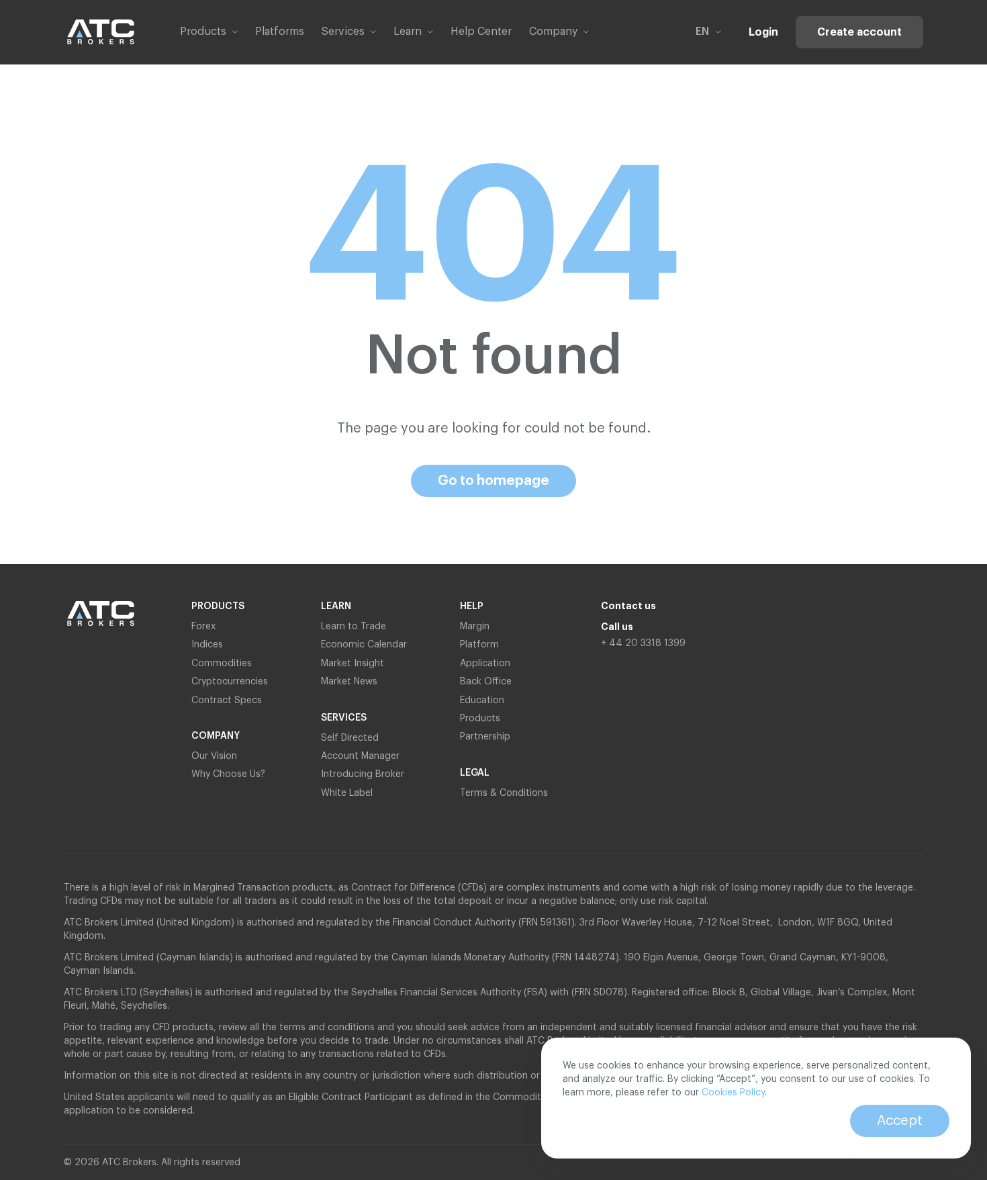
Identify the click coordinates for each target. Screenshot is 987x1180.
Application (485, 663)
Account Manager (360, 756)
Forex (203, 626)
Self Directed (350, 738)
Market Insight (352, 663)
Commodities (221, 663)
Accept (900, 1121)
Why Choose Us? (228, 774)
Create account (859, 32)
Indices (207, 644)
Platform (479, 644)
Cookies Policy (733, 1092)
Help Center (481, 31)
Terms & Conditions (504, 793)
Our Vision (214, 756)
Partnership (486, 736)
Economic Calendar (364, 644)
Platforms (279, 31)
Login (763, 32)
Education (482, 700)
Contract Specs (226, 700)
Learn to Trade (353, 626)
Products (480, 718)
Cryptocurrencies (229, 681)
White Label (347, 793)
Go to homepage (493, 481)
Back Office (486, 681)
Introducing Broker (362, 774)
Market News (349, 681)
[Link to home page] (101, 31)
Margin (474, 626)
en (702, 31)
